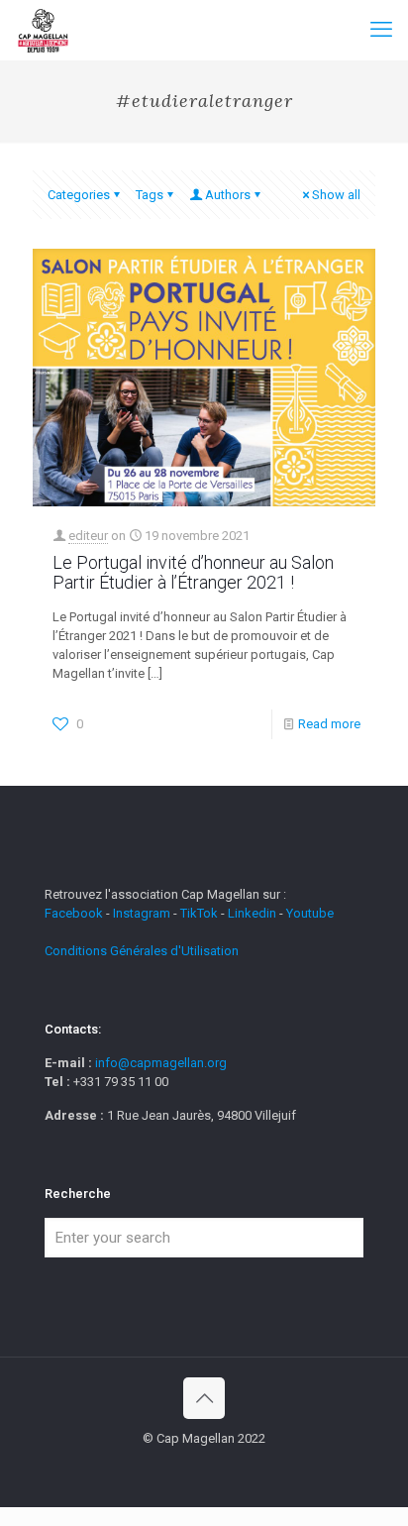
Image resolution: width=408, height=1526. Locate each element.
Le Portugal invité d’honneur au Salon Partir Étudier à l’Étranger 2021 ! (193, 572)
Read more (329, 723)
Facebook (75, 913)
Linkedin (252, 913)
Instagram (141, 913)
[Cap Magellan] (43, 29)
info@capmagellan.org (161, 1062)
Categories (79, 194)
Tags (149, 194)
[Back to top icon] (204, 1398)
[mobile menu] (381, 30)
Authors (228, 194)
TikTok (199, 913)
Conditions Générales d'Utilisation (142, 950)
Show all (336, 194)
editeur (88, 535)
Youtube (310, 913)
